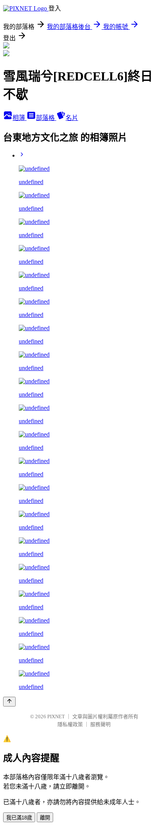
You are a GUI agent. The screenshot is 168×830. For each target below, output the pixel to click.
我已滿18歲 (19, 818)
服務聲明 (100, 724)
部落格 (46, 117)
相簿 (20, 117)
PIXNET (56, 716)
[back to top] (9, 702)
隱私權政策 (70, 724)
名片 (72, 117)
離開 (45, 818)
